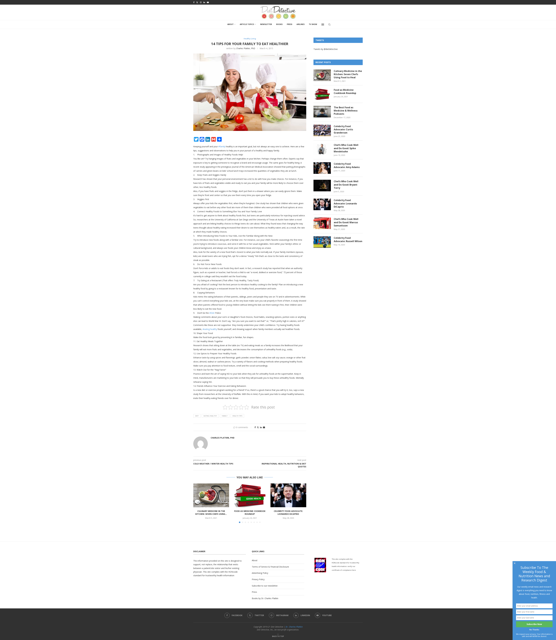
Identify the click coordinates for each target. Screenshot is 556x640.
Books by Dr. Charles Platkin (265, 598)
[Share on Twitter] (258, 427)
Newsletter (266, 24)
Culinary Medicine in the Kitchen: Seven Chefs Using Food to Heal (348, 74)
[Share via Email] (264, 427)
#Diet (212, 313)
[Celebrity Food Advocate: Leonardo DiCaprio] (288, 495)
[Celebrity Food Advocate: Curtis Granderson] (322, 130)
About (230, 24)
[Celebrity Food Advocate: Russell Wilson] (322, 242)
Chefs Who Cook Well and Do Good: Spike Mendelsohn (346, 148)
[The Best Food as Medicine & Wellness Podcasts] (322, 111)
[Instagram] (201, 2)
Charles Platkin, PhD (245, 48)
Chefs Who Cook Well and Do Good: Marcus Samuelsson (346, 222)
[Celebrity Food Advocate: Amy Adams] (322, 168)
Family (224, 416)
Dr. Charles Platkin (294, 626)
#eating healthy (210, 329)
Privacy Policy (258, 579)
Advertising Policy (260, 573)
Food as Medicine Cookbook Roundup (249, 512)
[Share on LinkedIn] (261, 427)
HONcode (233, 571)
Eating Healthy (210, 416)
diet (197, 416)
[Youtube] (208, 2)
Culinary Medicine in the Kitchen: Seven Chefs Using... (211, 512)
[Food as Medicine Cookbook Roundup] (250, 495)
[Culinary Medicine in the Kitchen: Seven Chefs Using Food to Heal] (211, 495)
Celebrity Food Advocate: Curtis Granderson (343, 129)
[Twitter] (197, 2)
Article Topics (247, 24)
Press (289, 24)
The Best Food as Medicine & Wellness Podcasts (345, 111)
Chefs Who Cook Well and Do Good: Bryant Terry (346, 184)
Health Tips (237, 416)
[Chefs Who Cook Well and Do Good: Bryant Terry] (322, 185)
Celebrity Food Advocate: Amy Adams (347, 165)
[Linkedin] (204, 2)
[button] (197, 503)
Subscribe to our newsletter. (265, 585)
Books (279, 24)
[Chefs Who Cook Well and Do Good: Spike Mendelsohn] (322, 149)
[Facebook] (193, 2)
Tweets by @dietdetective (325, 49)
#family (221, 146)
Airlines (300, 24)
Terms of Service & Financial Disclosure (270, 566)
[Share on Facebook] (255, 427)
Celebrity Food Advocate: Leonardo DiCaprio (288, 512)
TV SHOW (313, 24)
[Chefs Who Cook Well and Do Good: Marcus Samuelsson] (322, 223)
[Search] (329, 24)
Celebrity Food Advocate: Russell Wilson (348, 239)
